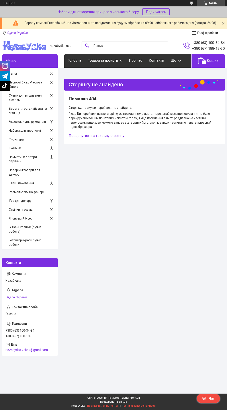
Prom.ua (135, 397)
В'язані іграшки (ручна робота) (25, 229)
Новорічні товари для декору (24, 172)
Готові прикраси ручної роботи (25, 242)
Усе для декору (20, 200)
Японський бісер (21, 218)
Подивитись (156, 12)
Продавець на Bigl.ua (113, 401)
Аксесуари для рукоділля (27, 121)
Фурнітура (16, 139)
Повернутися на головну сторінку (96, 136)
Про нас (135, 60)
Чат (212, 398)
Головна (74, 60)
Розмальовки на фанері (26, 192)
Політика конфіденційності (139, 405)
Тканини (15, 148)
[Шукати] (87, 45)
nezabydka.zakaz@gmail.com (27, 350)
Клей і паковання (21, 183)
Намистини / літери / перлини (24, 159)
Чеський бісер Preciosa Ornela (25, 85)
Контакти (156, 60)
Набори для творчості (25, 130)
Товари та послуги (103, 60)
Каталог (12, 73)
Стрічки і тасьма (21, 209)
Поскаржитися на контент (103, 405)
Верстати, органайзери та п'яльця (28, 111)
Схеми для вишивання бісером (25, 98)
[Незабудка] (24, 46)
